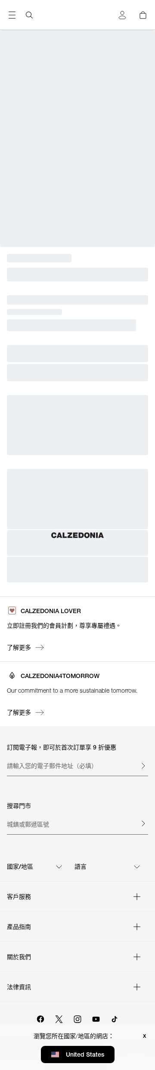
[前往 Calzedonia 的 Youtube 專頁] (96, 1018)
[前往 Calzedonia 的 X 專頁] (59, 1018)
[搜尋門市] (143, 823)
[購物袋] (143, 15)
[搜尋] (29, 15)
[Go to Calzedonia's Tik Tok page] (114, 1018)
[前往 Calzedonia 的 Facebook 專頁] (40, 1018)
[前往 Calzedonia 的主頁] (77, 535)
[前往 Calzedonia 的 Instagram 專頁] (77, 1018)
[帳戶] (122, 15)
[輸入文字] (143, 766)
